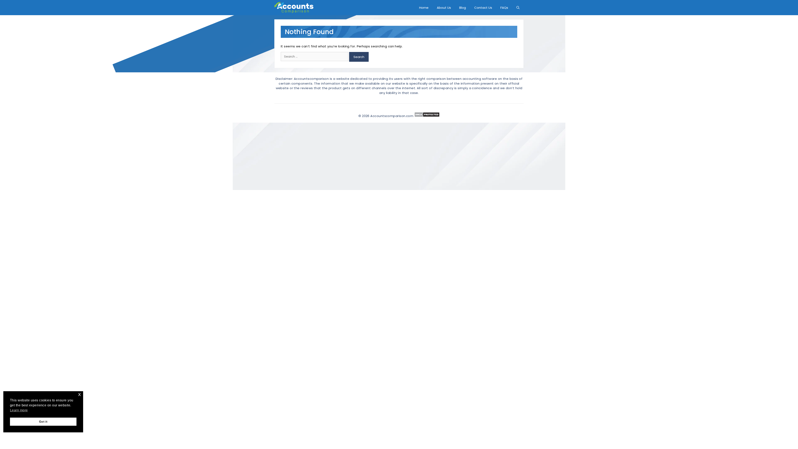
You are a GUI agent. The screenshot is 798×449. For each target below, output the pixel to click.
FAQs (504, 7)
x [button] (79, 394)
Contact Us (483, 7)
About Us (444, 7)
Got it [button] (43, 421)
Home (424, 7)
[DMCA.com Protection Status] (427, 116)
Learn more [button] (19, 410)
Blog (462, 7)
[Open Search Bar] (518, 7)
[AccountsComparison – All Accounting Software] (294, 7)
